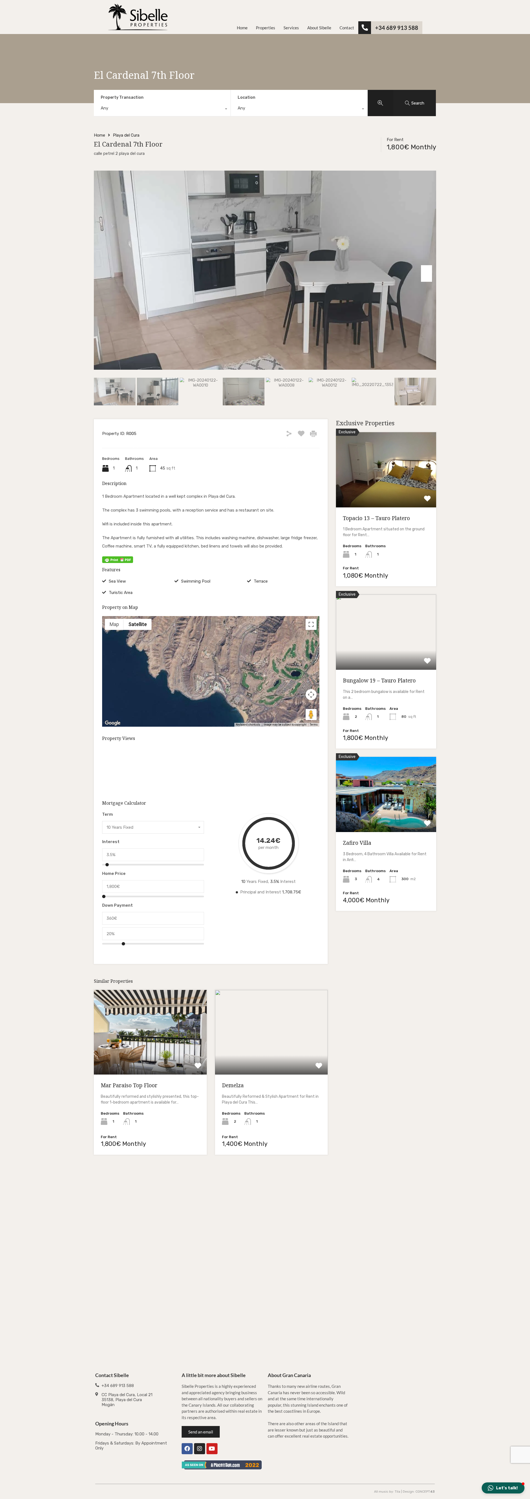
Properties (265, 27)
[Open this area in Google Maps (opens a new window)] (113, 723)
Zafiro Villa (357, 842)
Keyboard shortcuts (248, 724)
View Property (150, 1057)
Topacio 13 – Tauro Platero (376, 518)
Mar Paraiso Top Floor (129, 1085)
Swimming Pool (195, 581)
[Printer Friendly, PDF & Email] (117, 560)
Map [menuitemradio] (114, 624)
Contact (347, 27)
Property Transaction (122, 97)
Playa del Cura (126, 135)
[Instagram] (199, 1448)
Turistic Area (120, 592)
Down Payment (117, 905)
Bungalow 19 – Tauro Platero (379, 680)
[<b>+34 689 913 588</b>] (364, 27)
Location (246, 97)
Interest (111, 841)
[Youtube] (212, 1448)
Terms (314, 724)
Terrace (261, 581)
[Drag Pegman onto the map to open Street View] (311, 714)
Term (107, 814)
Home (242, 27)
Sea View (117, 581)
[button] (211, 664)
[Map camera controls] (311, 694)
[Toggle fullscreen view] (311, 624)
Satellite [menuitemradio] (137, 624)
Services (291, 27)
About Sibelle (319, 27)
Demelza (233, 1085)
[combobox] (162, 109)
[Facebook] (187, 1448)
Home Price (114, 873)
